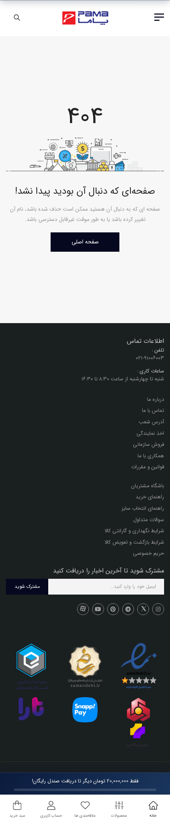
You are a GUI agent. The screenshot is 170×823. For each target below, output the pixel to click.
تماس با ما (153, 411)
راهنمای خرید (150, 497)
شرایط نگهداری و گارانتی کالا (134, 531)
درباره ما (155, 399)
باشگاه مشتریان (147, 486)
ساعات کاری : (150, 371)
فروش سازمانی (148, 444)
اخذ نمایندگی (150, 433)
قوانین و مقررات (147, 467)
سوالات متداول (148, 520)
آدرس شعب (151, 422)
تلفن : (158, 350)
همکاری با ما (151, 456)
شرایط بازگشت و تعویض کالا (134, 542)
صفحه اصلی (85, 242)
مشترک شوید (27, 587)
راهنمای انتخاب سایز (142, 508)
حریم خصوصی (148, 554)
